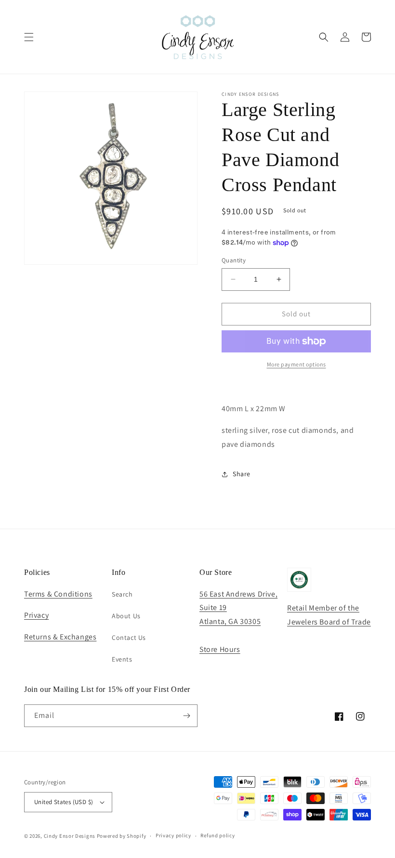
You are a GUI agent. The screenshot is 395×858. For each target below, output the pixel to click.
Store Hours (219, 649)
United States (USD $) (63, 802)
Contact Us (129, 637)
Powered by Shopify (121, 835)
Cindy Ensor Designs (69, 835)
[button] (29, 37)
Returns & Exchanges (60, 637)
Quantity (234, 260)
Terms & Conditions (58, 594)
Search (122, 594)
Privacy (36, 615)
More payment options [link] (296, 364)
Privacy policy (173, 835)
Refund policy (217, 835)
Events (122, 659)
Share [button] (241, 473)
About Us (126, 615)
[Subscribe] (186, 715)
